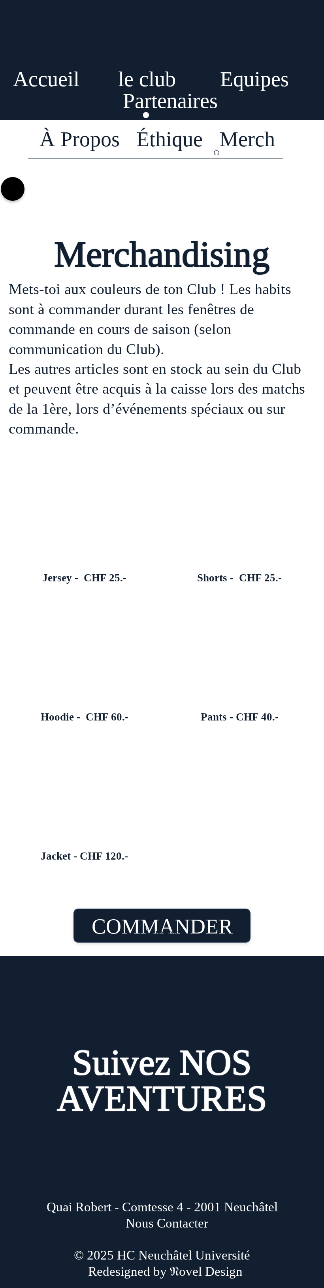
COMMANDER (162, 926)
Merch (247, 139)
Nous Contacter (167, 1223)
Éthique (169, 139)
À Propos (80, 139)
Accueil (46, 79)
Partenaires (170, 101)
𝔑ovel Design (206, 1271)
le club (147, 79)
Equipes (254, 79)
